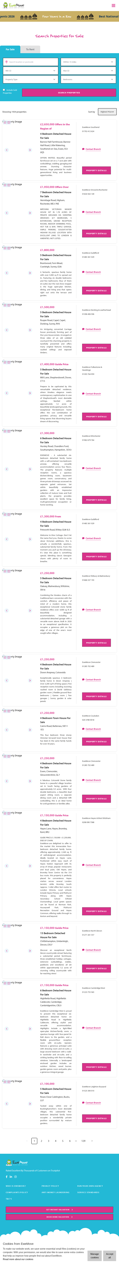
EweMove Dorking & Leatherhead (96, 310)
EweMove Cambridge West (93, 988)
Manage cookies (94, 1256)
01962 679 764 (88, 440)
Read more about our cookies (18, 1259)
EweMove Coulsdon (90, 715)
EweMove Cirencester (91, 662)
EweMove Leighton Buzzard (94, 1086)
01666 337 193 (88, 580)
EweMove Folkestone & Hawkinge (92, 368)
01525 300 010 (88, 1090)
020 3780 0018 (88, 720)
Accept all (109, 1256)
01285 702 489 (88, 666)
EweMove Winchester (91, 436)
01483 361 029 (88, 257)
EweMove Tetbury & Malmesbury (96, 576)
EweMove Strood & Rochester (95, 189)
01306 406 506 (88, 314)
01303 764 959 (88, 374)
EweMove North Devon (92, 930)
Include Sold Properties (10, 91)
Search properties (69, 92)
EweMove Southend (90, 127)
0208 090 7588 (88, 822)
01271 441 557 (88, 935)
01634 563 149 (88, 194)
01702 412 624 (88, 131)
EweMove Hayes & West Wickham (96, 818)
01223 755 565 (88, 992)
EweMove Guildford (90, 253)
